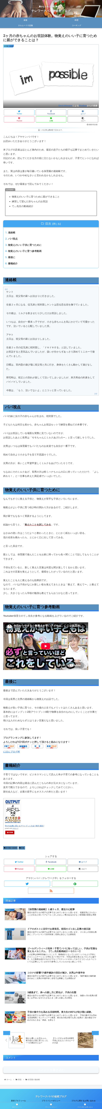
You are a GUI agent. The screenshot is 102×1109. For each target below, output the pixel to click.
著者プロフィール (18, 1100)
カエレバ (15, 828)
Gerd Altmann (65, 105)
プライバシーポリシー (51, 1100)
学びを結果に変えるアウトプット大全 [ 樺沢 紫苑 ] (24, 826)
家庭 (22, 848)
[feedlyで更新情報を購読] (75, 884)
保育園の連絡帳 (11, 848)
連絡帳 (11, 232)
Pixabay (83, 105)
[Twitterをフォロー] (27, 884)
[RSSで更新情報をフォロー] (51, 891)
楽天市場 (10, 832)
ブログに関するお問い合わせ (83, 1100)
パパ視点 (13, 238)
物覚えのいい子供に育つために (25, 245)
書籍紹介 (13, 263)
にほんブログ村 (11, 751)
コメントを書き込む (51, 1070)
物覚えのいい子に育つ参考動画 (25, 251)
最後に (11, 257)
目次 (48, 223)
